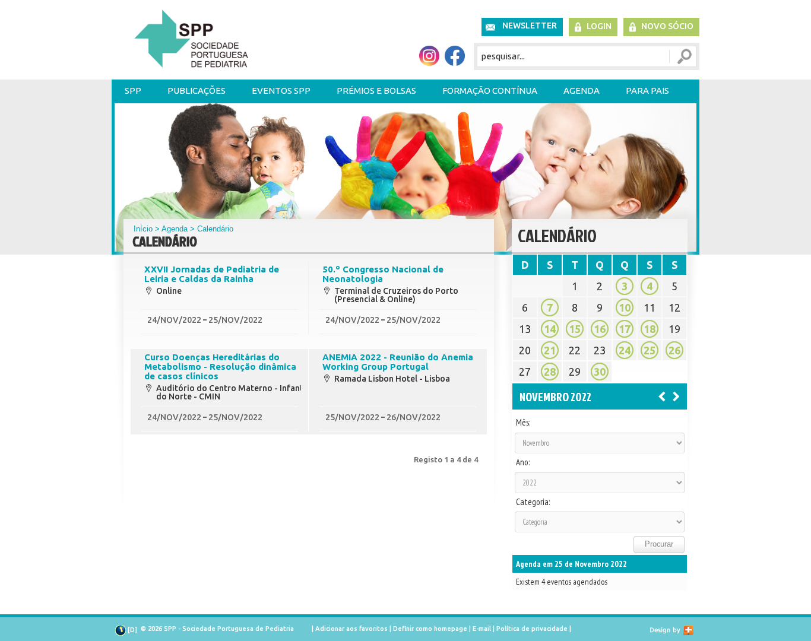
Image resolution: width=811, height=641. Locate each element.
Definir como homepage (430, 628)
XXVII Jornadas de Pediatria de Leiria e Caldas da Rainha (211, 274)
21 (550, 350)
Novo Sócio (667, 26)
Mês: (523, 422)
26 (674, 350)
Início (143, 228)
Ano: (523, 462)
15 (575, 329)
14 (550, 329)
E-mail (482, 628)
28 (550, 371)
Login (599, 26)
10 (625, 307)
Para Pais (647, 90)
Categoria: (533, 502)
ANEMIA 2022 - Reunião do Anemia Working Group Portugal (397, 362)
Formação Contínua (489, 90)
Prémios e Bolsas (376, 90)
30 (600, 371)
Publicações (196, 90)
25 (649, 350)
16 (600, 329)
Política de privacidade (532, 628)
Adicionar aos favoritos (351, 628)
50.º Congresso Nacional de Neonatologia (382, 274)
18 (649, 329)
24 (625, 350)
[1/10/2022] (662, 396)
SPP (133, 90)
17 (625, 329)
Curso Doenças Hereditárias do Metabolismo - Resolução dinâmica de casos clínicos (220, 367)
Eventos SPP (281, 90)
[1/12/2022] (676, 396)
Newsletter (529, 25)
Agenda (581, 90)
